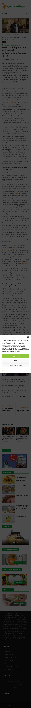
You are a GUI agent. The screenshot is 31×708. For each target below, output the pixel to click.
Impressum (26, 369)
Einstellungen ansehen (15, 365)
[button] (28, 337)
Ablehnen (15, 360)
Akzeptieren (15, 356)
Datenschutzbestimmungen (16, 369)
